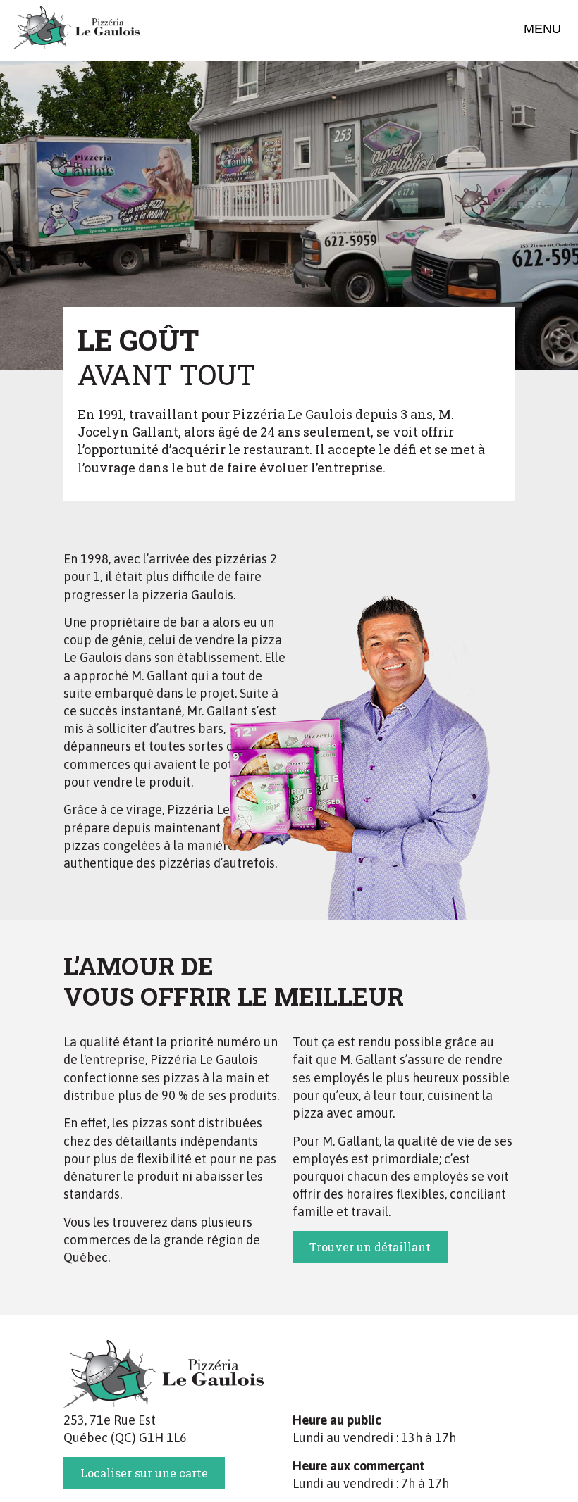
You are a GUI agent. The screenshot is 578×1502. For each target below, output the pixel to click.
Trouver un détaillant (370, 1246)
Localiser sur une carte (144, 1472)
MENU (542, 29)
